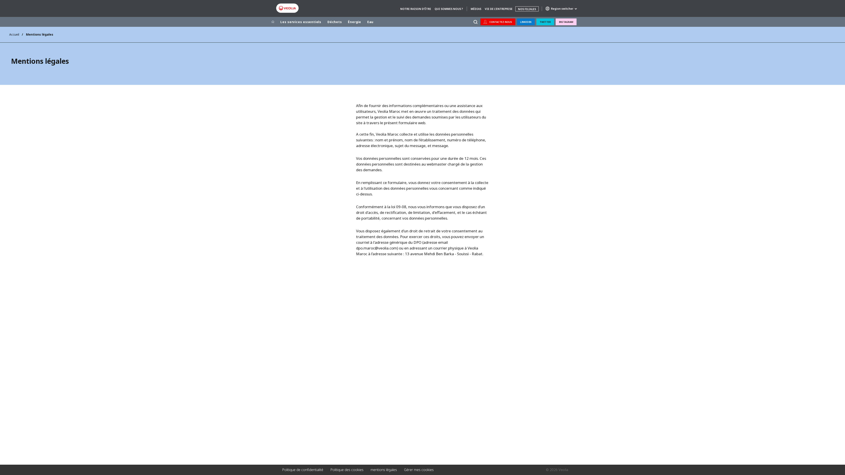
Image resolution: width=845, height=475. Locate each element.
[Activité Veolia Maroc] (287, 8)
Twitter (545, 22)
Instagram (566, 22)
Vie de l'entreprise (499, 9)
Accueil (14, 34)
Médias (476, 9)
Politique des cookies (347, 469)
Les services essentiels (300, 22)
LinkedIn (525, 22)
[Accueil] (272, 22)
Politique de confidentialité (302, 469)
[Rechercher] (475, 21)
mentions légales (384, 469)
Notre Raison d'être (415, 9)
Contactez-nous (500, 22)
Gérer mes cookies (419, 469)
